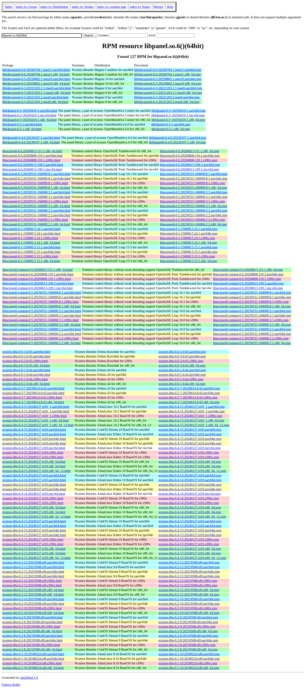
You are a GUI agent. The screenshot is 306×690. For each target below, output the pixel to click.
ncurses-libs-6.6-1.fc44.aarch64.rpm (182, 370)
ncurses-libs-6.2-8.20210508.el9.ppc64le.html (32, 640)
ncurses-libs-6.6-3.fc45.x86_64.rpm (181, 365)
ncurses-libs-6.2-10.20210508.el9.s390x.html (32, 608)
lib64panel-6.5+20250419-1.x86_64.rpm (178, 120)
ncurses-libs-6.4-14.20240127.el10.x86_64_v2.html (36, 516)
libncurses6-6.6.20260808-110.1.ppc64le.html (32, 155)
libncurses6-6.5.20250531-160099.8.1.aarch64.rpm (193, 174)
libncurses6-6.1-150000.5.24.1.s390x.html (30, 238)
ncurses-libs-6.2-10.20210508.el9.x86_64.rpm (188, 613)
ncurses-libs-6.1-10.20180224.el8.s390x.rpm (187, 663)
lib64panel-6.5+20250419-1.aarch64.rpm (178, 110)
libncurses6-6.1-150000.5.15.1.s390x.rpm (187, 256)
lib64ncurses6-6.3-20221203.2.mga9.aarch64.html (35, 97)
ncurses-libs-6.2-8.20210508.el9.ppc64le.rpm (188, 640)
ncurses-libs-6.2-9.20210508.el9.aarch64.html (32, 617)
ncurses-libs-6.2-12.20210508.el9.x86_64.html (33, 590)
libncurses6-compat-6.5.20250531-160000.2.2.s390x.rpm (251, 338)
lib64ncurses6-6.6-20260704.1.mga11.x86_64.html (36, 74)
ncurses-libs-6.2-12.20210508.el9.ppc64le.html (33, 571)
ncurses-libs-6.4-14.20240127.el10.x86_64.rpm (189, 507)
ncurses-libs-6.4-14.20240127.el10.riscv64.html (33, 494)
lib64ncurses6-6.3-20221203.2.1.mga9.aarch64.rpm (168, 88)
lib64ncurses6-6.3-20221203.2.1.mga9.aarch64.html (36, 88)
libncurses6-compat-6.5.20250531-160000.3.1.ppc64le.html (41, 315)
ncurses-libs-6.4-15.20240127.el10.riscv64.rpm (189, 448)
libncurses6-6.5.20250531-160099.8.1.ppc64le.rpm (193, 178)
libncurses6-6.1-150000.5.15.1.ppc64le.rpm (188, 252)
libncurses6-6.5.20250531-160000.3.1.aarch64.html (36, 192)
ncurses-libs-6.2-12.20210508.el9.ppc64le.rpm (189, 571)
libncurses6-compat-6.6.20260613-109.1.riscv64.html (37, 288)
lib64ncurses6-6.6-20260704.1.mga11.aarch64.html (36, 70)
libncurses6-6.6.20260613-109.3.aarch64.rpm (190, 165)
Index (8, 7)
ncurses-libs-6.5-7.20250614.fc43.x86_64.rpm (188, 402)
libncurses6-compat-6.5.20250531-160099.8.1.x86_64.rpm (252, 306)
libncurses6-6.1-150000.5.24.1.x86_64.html (31, 242)
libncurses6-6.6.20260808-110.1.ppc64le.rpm (190, 155)
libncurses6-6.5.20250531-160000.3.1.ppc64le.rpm (193, 197)
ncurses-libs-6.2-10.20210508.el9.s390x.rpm (187, 608)
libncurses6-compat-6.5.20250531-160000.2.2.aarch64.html (41, 329)
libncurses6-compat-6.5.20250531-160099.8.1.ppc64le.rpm (252, 297)
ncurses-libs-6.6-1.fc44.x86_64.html (26, 384)
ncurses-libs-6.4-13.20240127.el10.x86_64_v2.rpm (192, 558)
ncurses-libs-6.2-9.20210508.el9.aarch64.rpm (188, 617)
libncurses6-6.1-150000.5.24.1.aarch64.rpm (188, 229)
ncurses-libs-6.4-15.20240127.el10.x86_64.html (33, 461)
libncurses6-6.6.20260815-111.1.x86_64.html (32, 151)
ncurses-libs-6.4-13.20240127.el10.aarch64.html (34, 521)
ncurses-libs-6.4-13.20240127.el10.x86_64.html (33, 549)
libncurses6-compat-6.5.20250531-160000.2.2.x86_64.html (41, 343)
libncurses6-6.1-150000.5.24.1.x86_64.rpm (188, 242)
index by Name (140, 7)
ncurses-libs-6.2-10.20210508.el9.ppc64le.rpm (189, 603)
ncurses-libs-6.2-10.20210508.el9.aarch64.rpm (189, 599)
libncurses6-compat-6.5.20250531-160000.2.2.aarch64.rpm (252, 329)
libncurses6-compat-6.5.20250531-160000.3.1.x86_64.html (41, 324)
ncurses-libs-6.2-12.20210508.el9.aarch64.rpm (189, 562)
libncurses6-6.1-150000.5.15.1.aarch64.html (31, 247)
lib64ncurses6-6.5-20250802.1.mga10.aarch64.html (36, 79)
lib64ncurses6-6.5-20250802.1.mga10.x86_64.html (36, 83)
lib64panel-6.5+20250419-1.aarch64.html (29, 110)
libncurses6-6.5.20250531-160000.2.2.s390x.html (35, 220)
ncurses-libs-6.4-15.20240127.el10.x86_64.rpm (189, 461)
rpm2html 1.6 (29, 677)
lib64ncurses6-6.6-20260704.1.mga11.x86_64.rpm (167, 74)
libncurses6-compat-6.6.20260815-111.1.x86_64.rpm (248, 270)
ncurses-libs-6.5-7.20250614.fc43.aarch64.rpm (189, 388)
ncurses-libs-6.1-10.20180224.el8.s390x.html (32, 663)
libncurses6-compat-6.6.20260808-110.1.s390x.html (36, 279)
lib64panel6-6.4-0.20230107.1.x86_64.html (31, 142)
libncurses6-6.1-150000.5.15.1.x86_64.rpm (188, 261)
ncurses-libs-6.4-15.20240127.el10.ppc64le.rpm (189, 439)
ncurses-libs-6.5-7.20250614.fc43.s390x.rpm (187, 397)
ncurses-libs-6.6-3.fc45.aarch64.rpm (182, 352)
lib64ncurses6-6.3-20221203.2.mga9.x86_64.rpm (166, 102)
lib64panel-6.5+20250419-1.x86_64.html (29, 120)
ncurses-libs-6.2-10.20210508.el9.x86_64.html (33, 613)
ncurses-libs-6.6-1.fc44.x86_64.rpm (181, 384)
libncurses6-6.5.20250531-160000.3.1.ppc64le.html (36, 197)
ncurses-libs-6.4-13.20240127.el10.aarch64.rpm (189, 521)
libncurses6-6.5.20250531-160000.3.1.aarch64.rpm (193, 192)
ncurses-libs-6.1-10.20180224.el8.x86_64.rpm (188, 668)
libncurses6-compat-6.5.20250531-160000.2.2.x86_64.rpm (252, 343)
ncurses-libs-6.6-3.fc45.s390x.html (25, 361)
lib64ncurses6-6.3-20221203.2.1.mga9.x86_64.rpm (168, 93)
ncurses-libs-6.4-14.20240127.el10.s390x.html (32, 498)
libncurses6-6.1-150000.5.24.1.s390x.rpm (187, 238)
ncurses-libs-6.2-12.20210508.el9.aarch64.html (33, 562)
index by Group (26, 7)
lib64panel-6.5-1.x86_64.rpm (170, 129)
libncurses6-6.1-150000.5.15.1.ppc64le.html (31, 252)
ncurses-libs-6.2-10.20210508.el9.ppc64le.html (33, 603)
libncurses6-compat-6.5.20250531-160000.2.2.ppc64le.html (41, 334)
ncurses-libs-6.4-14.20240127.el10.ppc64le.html (34, 484)
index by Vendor (83, 7)
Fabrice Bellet (11, 684)
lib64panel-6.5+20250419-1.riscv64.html (29, 115)
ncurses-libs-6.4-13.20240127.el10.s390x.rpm (188, 539)
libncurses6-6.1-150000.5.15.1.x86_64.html (31, 261)
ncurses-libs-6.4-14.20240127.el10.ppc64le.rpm (189, 484)
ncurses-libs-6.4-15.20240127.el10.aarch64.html (34, 429)
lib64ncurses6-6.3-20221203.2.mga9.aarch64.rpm (167, 97)
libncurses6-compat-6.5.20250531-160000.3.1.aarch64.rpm (252, 311)
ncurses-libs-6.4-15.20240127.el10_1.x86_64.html (35, 420)
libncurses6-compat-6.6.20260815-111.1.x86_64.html (37, 270)
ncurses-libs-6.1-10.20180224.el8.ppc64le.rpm (189, 658)
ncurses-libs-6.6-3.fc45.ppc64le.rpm (182, 356)
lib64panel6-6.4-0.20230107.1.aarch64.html (31, 137)
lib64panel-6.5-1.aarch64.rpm (170, 124)
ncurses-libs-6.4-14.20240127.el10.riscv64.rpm (189, 494)
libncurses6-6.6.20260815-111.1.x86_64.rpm (189, 151)
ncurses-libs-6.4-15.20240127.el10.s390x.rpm (188, 452)
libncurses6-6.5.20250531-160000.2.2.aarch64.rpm (193, 210)
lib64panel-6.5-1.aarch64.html (22, 124)
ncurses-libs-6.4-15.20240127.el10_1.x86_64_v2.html (38, 425)
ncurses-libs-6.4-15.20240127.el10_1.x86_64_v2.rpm (193, 425)
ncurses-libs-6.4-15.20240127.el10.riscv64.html (33, 448)
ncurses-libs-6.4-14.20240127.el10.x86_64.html (33, 507)
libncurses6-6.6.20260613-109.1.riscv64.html (32, 169)
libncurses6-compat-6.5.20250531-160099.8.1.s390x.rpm (251, 302)
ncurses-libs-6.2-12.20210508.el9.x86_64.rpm (188, 590)
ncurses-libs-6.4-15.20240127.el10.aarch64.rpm (189, 429)
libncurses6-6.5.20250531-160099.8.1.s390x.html (35, 183)
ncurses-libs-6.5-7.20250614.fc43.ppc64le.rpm (189, 393)
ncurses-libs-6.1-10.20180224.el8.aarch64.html (33, 654)
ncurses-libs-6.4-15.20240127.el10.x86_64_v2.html (36, 471)
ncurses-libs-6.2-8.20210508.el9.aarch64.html (32, 636)
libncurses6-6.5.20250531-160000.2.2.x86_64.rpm (193, 224)
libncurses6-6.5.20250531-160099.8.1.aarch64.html (36, 174)
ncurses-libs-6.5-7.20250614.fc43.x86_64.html (33, 402)
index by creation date (111, 7)
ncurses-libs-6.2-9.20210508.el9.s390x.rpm (186, 626)
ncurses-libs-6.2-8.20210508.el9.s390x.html (31, 645)
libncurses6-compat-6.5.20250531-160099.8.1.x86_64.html (41, 306)
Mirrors (158, 7)
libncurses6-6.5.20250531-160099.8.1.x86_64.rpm (193, 187)
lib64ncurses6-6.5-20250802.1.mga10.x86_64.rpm (167, 83)
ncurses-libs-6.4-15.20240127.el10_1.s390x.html (34, 416)
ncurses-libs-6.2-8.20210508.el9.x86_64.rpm (188, 649)
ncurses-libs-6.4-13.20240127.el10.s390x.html (32, 539)
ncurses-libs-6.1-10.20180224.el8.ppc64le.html (33, 658)
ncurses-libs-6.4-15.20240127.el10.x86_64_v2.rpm (192, 471)
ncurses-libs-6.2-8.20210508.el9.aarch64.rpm (188, 636)
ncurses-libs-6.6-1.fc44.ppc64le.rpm (182, 374)
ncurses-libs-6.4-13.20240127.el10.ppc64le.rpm (189, 530)
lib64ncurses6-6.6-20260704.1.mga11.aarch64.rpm (167, 70)
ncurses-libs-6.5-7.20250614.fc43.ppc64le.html (33, 393)
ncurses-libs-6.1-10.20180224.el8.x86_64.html (33, 668)
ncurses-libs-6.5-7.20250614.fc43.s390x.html (32, 397)
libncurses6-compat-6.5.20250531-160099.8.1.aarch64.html (41, 292)
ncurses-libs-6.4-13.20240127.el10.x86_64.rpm (189, 549)
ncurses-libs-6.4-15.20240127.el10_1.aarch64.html (35, 407)
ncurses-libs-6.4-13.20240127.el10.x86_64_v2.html (36, 558)
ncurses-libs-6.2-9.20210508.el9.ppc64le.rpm (188, 622)
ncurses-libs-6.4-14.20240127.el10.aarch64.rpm (189, 475)
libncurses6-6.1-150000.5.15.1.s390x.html (30, 256)
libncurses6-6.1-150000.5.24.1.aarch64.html (31, 229)
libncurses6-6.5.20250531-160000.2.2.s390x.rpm (192, 220)
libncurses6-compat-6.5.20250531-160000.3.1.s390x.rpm (251, 320)
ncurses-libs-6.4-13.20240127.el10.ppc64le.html (34, 530)
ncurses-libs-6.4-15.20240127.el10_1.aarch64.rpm (191, 407)
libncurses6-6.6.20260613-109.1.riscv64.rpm (189, 169)
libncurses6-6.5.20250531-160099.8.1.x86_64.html (36, 187)
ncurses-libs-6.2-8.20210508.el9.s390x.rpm (186, 645)
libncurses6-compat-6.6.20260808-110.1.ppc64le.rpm (248, 274)
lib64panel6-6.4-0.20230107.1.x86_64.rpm (177, 142)
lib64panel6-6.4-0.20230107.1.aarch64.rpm (177, 137)
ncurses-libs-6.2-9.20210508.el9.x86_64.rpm (188, 631)
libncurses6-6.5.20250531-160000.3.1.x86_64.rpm (193, 206)
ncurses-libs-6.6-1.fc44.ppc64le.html (26, 374)
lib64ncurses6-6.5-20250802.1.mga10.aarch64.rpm (167, 79)
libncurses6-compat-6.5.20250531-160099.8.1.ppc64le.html (41, 297)
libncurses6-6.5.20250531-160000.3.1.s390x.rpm (192, 201)
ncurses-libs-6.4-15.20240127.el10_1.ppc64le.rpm (191, 411)
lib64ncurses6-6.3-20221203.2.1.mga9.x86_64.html (36, 93)
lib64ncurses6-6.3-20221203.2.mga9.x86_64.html (35, 102)
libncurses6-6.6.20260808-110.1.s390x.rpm (188, 160)
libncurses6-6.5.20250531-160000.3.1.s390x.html (35, 201)
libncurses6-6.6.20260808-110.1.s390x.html (31, 160)
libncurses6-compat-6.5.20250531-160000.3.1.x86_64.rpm (252, 324)
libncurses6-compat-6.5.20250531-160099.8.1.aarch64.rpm (252, 292)
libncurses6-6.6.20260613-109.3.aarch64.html (32, 165)
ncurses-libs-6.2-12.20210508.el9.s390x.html (32, 581)
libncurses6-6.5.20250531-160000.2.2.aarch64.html (36, 210)
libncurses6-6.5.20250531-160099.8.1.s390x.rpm (192, 183)
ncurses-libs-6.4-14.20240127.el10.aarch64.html (34, 475)
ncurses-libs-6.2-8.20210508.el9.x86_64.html (32, 649)
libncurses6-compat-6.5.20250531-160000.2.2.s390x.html (40, 338)
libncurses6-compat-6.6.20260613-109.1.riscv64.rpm (248, 288)
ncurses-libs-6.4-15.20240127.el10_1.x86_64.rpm (191, 420)
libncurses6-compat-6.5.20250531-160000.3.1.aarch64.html (41, 311)
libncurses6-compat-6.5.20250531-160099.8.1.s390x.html (40, 302)
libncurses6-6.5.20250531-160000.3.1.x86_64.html (36, 206)
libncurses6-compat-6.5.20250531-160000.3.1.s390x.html (40, 320)
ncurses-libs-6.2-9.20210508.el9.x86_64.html (32, 631)
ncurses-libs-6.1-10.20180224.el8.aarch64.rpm (189, 654)
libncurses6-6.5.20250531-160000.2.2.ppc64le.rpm (193, 215)
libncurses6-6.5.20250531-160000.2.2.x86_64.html (36, 224)
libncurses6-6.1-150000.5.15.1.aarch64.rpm (188, 247)
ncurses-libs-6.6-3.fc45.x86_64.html (26, 365)
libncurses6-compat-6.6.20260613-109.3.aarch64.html (37, 283)
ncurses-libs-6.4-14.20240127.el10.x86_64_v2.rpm (192, 516)
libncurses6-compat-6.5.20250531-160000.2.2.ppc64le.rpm (252, 334)
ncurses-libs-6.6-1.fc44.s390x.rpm (180, 379)
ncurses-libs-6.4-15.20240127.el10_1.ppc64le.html (35, 411)
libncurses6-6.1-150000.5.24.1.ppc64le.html (31, 233)
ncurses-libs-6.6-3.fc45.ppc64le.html (26, 356)
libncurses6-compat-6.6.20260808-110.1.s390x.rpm (247, 279)
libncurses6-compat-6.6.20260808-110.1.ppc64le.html (37, 274)
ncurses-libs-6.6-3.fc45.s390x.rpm (180, 361)
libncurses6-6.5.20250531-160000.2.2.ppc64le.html (36, 215)
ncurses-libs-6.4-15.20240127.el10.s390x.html (32, 452)
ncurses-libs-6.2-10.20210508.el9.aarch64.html (33, 599)
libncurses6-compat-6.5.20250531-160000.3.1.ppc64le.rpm (252, 315)
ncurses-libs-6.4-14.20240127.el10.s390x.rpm (188, 498)
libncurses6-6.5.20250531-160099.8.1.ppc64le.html (36, 178)
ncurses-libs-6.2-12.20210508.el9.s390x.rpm (187, 581)
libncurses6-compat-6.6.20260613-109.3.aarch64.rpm (248, 283)
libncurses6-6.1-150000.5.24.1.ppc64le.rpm (188, 233)
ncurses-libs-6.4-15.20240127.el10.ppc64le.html (34, 439)
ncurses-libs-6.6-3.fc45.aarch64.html (26, 352)
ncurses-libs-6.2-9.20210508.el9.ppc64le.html (32, 622)
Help (170, 7)
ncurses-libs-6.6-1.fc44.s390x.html (25, 379)
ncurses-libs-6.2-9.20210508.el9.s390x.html (31, 626)
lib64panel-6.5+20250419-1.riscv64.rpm (178, 115)
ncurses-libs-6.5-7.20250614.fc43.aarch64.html (33, 388)
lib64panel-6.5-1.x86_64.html (21, 129)
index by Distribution (54, 7)
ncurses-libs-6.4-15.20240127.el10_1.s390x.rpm (190, 416)
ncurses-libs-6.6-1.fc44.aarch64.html (26, 370)
